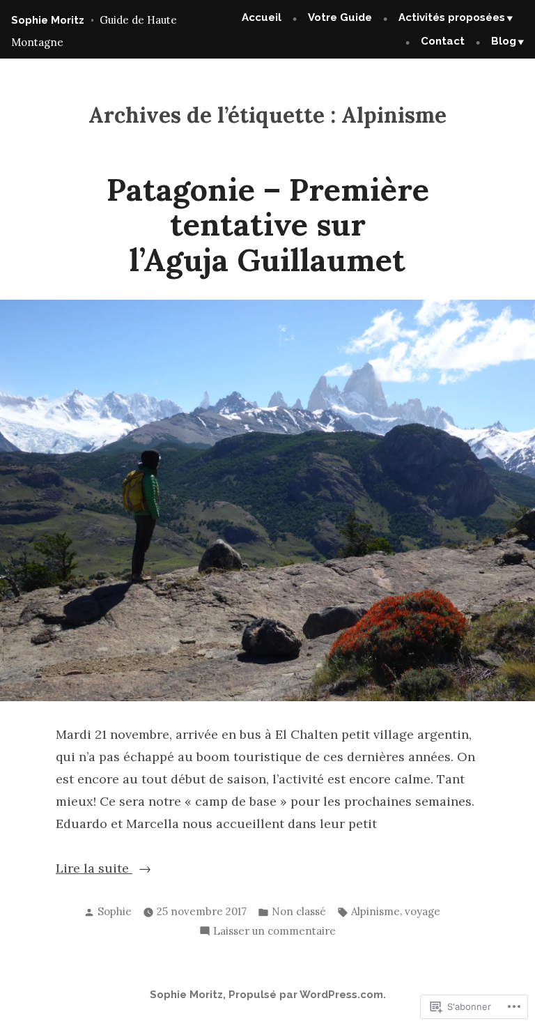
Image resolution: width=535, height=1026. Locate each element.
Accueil (261, 17)
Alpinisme (375, 911)
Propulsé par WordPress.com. (307, 994)
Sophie (115, 911)
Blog (503, 41)
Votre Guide (340, 17)
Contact (443, 41)
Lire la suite (94, 869)
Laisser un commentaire (274, 932)
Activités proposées (451, 17)
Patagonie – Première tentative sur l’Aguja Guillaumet (268, 224)
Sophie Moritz (47, 20)
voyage (422, 911)
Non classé (299, 911)
